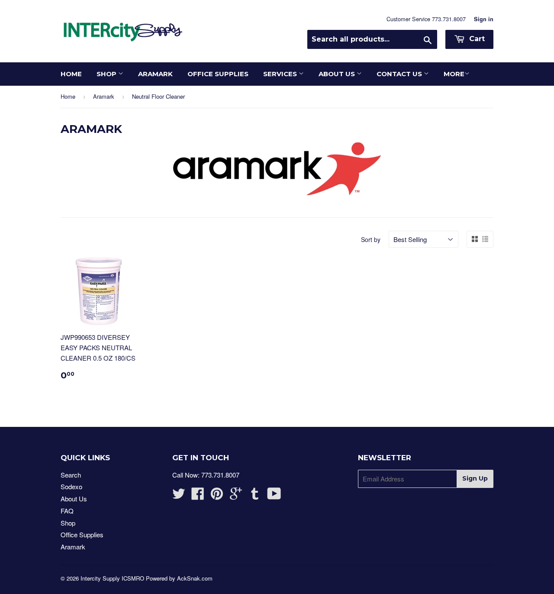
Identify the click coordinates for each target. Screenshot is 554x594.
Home (71, 74)
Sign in (483, 19)
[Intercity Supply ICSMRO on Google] (235, 495)
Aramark (155, 74)
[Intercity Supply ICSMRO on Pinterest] (216, 495)
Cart (476, 39)
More (454, 74)
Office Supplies (217, 74)
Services (281, 74)
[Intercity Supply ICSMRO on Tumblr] (254, 495)
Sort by (370, 239)
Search (71, 474)
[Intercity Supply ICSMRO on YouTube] (274, 495)
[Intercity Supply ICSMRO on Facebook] (197, 495)
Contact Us (400, 74)
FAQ (67, 510)
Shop (107, 74)
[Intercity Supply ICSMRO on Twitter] (178, 495)
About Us (338, 74)
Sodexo (71, 486)
